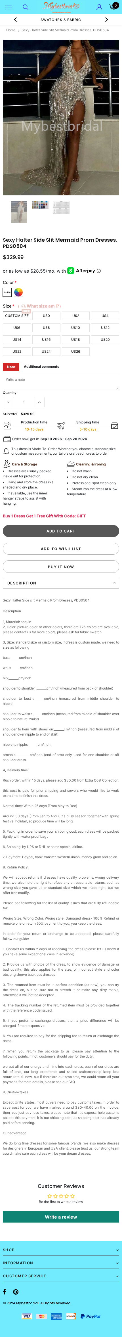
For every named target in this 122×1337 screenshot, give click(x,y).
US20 (105, 339)
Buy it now (61, 567)
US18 (75, 339)
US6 (16, 327)
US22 (16, 351)
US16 (46, 339)
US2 (75, 316)
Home (11, 30)
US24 (46, 351)
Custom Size (17, 316)
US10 (75, 327)
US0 (46, 316)
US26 (75, 351)
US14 (16, 339)
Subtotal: (10, 413)
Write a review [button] (61, 1217)
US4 (105, 316)
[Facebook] (5, 1292)
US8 (46, 327)
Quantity (9, 392)
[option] (61, 117)
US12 (105, 327)
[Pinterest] (15, 1292)
